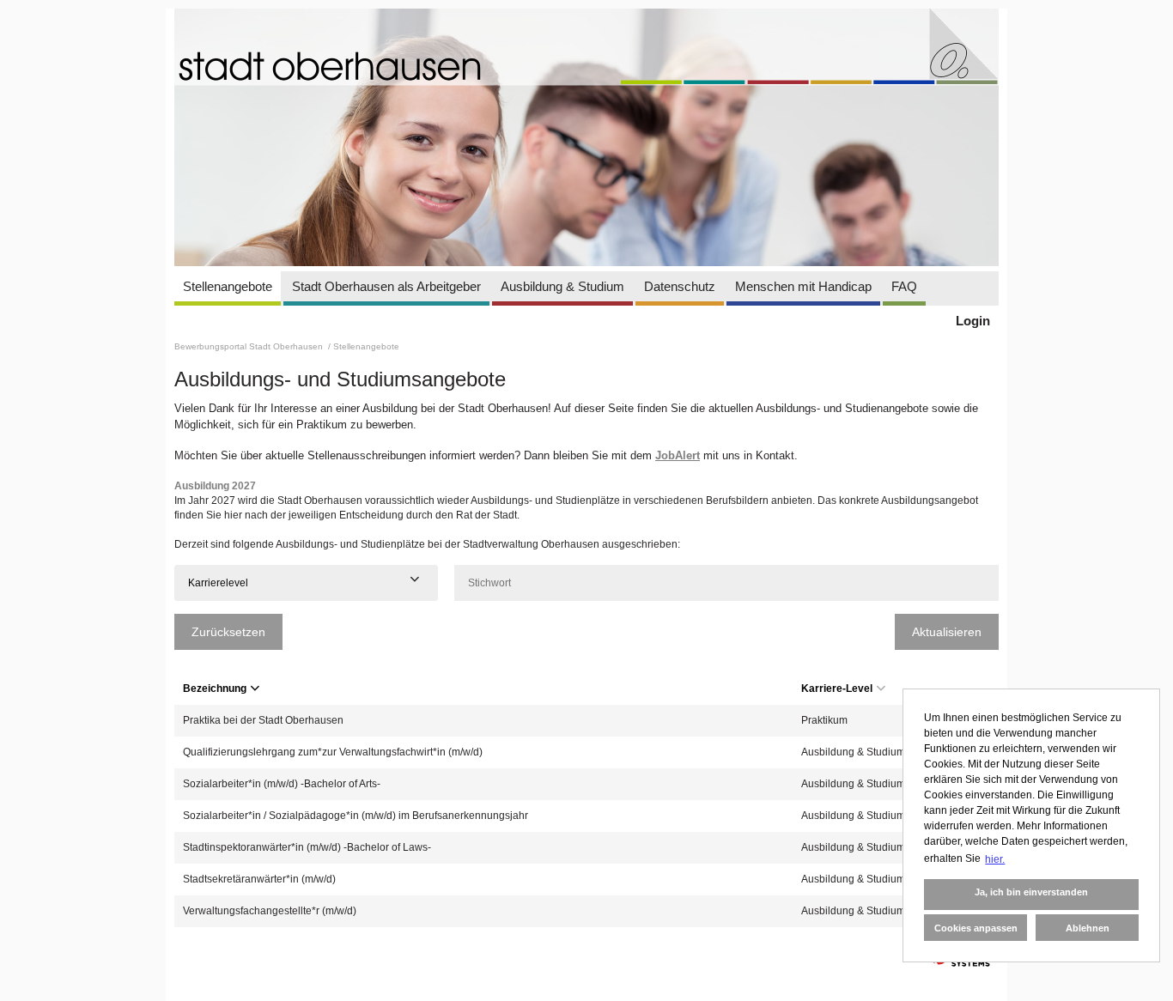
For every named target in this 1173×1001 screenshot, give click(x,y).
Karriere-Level (836, 688)
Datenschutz (679, 286)
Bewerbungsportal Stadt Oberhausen (249, 346)
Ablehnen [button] (1087, 928)
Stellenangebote (227, 286)
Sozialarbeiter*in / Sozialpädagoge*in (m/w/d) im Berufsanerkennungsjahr (355, 816)
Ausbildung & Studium (562, 286)
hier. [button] (995, 859)
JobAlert (677, 455)
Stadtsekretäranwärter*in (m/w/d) (259, 879)
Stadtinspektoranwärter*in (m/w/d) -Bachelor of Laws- (307, 847)
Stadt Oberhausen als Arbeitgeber (386, 286)
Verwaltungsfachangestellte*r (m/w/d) (269, 911)
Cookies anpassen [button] (976, 928)
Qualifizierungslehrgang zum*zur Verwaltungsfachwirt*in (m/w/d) (333, 752)
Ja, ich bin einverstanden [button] (1031, 892)
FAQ (904, 286)
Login (973, 320)
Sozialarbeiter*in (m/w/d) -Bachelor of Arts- (281, 784)
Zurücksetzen (228, 632)
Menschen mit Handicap (803, 286)
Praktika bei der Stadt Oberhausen (263, 720)
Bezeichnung (214, 688)
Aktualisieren (947, 632)
